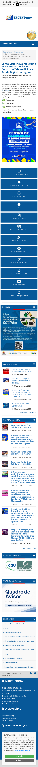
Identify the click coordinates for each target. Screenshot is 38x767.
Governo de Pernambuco (12, 632)
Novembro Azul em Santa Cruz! (20, 404)
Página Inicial (7, 52)
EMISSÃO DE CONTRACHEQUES (19, 252)
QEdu (6, 654)
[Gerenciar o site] (35, 673)
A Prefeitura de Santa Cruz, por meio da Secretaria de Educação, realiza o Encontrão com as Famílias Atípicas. (22, 439)
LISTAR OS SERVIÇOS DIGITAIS (19, 296)
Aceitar (21, 756)
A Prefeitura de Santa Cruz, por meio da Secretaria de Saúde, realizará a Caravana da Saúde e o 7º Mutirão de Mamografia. (22, 495)
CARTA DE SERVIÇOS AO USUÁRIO (19, 185)
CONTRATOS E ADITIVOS (19, 218)
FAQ (16, 2)
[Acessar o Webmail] (32, 673)
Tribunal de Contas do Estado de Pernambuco (19, 637)
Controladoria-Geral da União (14, 645)
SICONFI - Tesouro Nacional (13, 658)
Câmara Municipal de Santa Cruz (15, 624)
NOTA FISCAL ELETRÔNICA (19, 274)
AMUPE (7, 628)
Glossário (8, 2)
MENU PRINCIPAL (10, 43)
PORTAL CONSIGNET (19, 285)
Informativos (18, 52)
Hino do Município (7, 721)
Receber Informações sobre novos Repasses (19, 667)
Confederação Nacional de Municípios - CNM (19, 650)
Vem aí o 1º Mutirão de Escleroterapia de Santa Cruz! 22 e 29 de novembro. (21, 393)
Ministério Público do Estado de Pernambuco (19, 641)
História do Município (8, 715)
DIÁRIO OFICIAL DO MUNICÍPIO (19, 263)
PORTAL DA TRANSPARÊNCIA (19, 174)
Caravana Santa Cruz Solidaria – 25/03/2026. (21, 453)
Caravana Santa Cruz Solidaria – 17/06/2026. (21, 426)
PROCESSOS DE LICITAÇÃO (19, 240)
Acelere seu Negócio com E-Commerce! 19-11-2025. (22, 380)
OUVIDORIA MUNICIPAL (19, 196)
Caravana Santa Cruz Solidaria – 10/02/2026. (21, 463)
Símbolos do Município (9, 718)
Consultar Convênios (11, 663)
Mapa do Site (25, 2)
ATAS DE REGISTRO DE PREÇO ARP (19, 229)
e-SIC (19, 207)
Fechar (21, 760)
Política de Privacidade (22, 750)
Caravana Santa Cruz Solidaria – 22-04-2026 (21, 370)
